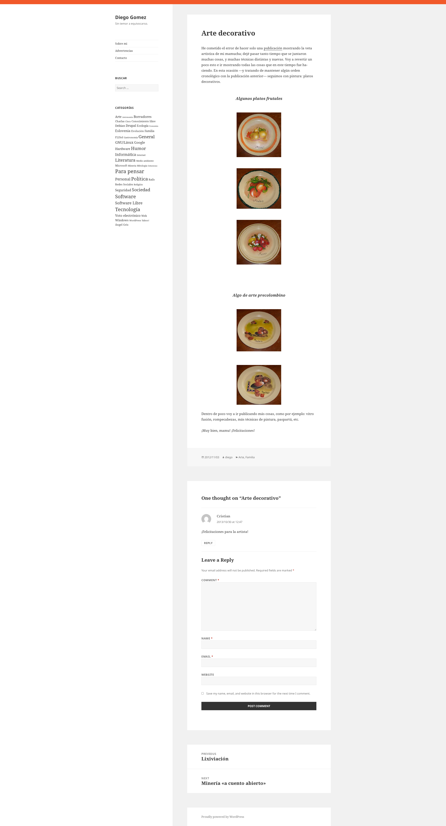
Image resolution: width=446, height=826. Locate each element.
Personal (122, 179)
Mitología (142, 165)
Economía (153, 126)
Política (139, 178)
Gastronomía (131, 137)
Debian (120, 126)
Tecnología (127, 209)
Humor (138, 148)
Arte (118, 117)
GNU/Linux (124, 142)
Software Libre (129, 202)
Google (139, 142)
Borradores (143, 116)
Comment (210, 580)
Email (207, 656)
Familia (149, 131)
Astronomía (127, 117)
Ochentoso (152, 166)
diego (229, 457)
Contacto (121, 58)
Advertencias (124, 51)
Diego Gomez (130, 17)
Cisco (128, 121)
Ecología (143, 126)
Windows (122, 220)
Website (207, 675)
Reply (208, 543)
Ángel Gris (121, 224)
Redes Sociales (124, 184)
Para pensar (129, 171)
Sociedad (141, 190)
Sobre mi (121, 44)
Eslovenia (122, 130)
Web (144, 215)
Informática (125, 154)
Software (125, 196)
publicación (273, 48)
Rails (152, 179)
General (147, 136)
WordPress (135, 220)
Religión (138, 184)
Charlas (120, 121)
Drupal (131, 125)
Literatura (125, 160)
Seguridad (123, 190)
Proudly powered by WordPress (222, 817)
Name (207, 638)
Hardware (122, 149)
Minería (132, 165)
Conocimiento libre (144, 121)
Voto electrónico (128, 215)
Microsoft (121, 165)
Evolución (137, 131)
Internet (141, 155)
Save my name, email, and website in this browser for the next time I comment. (258, 693)
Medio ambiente (145, 160)
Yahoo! (145, 220)
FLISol (119, 137)
